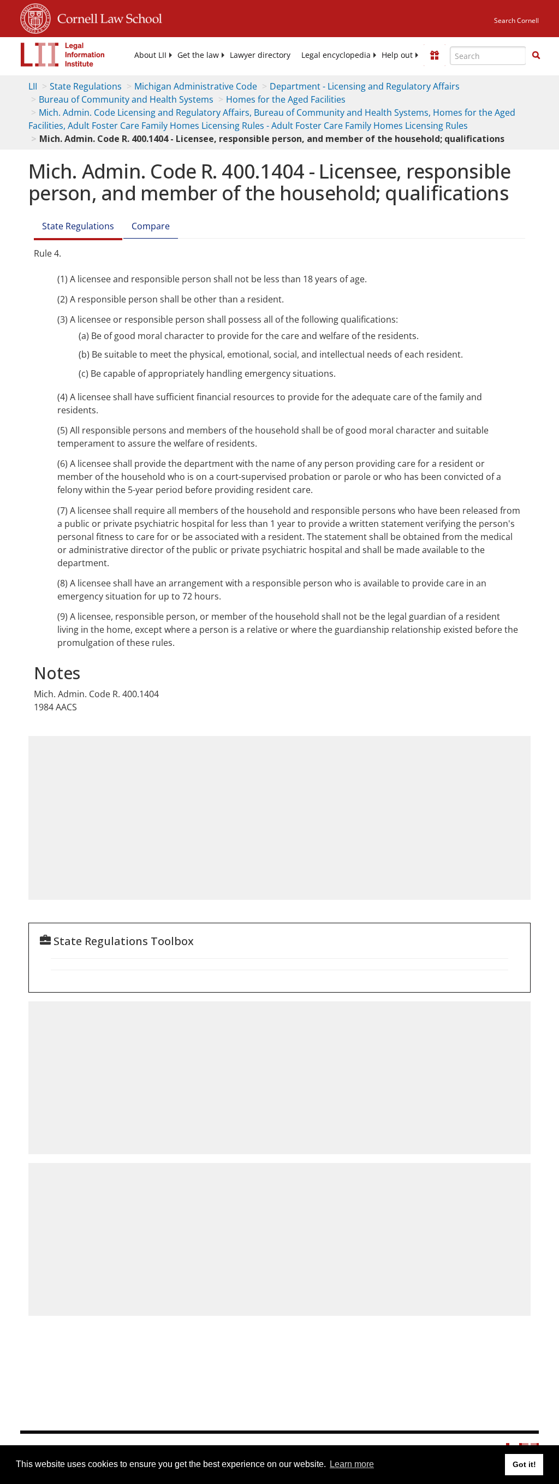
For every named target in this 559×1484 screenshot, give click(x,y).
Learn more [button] (352, 1464)
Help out (397, 55)
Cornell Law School (106, 17)
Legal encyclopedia (336, 55)
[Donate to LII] (434, 55)
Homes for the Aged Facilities (286, 99)
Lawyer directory (260, 55)
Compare (151, 226)
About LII (150, 55)
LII (32, 86)
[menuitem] (150, 55)
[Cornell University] (35, 17)
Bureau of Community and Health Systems (126, 99)
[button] (536, 55)
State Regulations (86, 86)
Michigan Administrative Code (195, 86)
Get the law (198, 55)
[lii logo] (63, 54)
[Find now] (536, 55)
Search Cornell (516, 20)
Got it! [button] (524, 1464)
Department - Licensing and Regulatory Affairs (365, 86)
